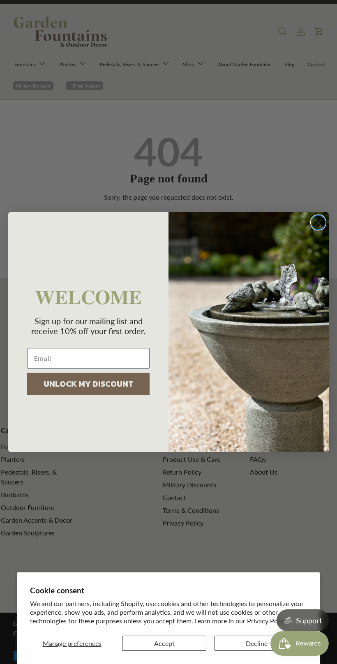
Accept (164, 643)
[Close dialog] (318, 222)
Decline (257, 643)
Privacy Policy (267, 621)
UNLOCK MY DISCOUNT (89, 384)
